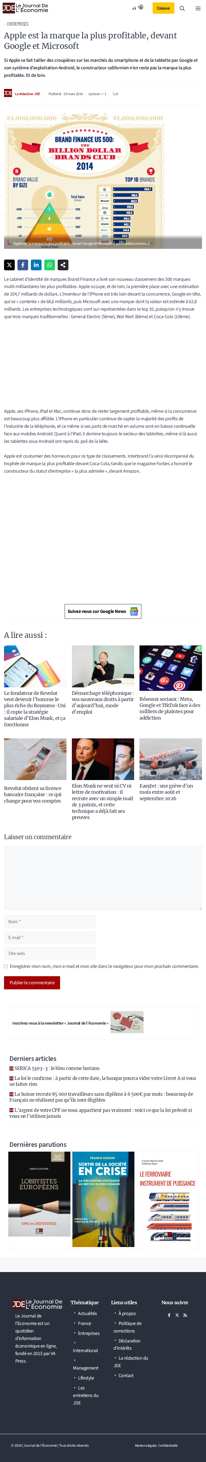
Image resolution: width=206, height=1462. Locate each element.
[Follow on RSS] (185, 1315)
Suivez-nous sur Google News (97, 611)
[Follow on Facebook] (169, 1315)
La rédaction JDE (27, 94)
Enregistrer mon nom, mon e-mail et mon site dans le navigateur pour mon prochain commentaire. (104, 966)
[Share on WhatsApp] (49, 265)
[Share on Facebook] (22, 265)
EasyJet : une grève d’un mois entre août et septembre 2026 (166, 792)
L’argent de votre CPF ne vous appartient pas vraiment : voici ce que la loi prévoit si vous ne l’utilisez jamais (100, 1113)
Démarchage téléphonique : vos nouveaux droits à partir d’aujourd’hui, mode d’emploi (103, 702)
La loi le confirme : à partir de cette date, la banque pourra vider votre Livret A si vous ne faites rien (102, 1081)
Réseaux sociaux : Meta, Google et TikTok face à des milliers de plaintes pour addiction (169, 708)
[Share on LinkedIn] (36, 265)
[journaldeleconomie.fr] (25, 8)
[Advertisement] (103, 360)
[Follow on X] (177, 1315)
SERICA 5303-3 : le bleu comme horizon (56, 1068)
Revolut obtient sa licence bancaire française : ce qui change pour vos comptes (32, 794)
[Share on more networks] (63, 265)
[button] (182, 8)
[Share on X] (9, 265)
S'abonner (163, 8)
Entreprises (17, 23)
